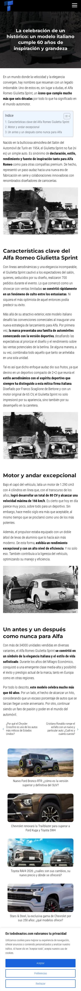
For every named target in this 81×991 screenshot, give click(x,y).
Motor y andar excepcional (23, 127)
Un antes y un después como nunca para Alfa (35, 132)
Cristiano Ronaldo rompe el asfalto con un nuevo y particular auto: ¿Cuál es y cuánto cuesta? (60, 729)
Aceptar (40, 963)
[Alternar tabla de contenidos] (65, 116)
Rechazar (40, 983)
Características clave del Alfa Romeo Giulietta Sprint (38, 122)
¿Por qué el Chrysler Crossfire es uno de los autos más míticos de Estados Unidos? (21, 729)
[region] (40, 959)
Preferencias (40, 973)
